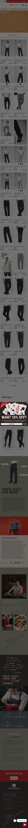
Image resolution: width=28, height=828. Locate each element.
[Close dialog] (27, 402)
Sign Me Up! (11, 424)
